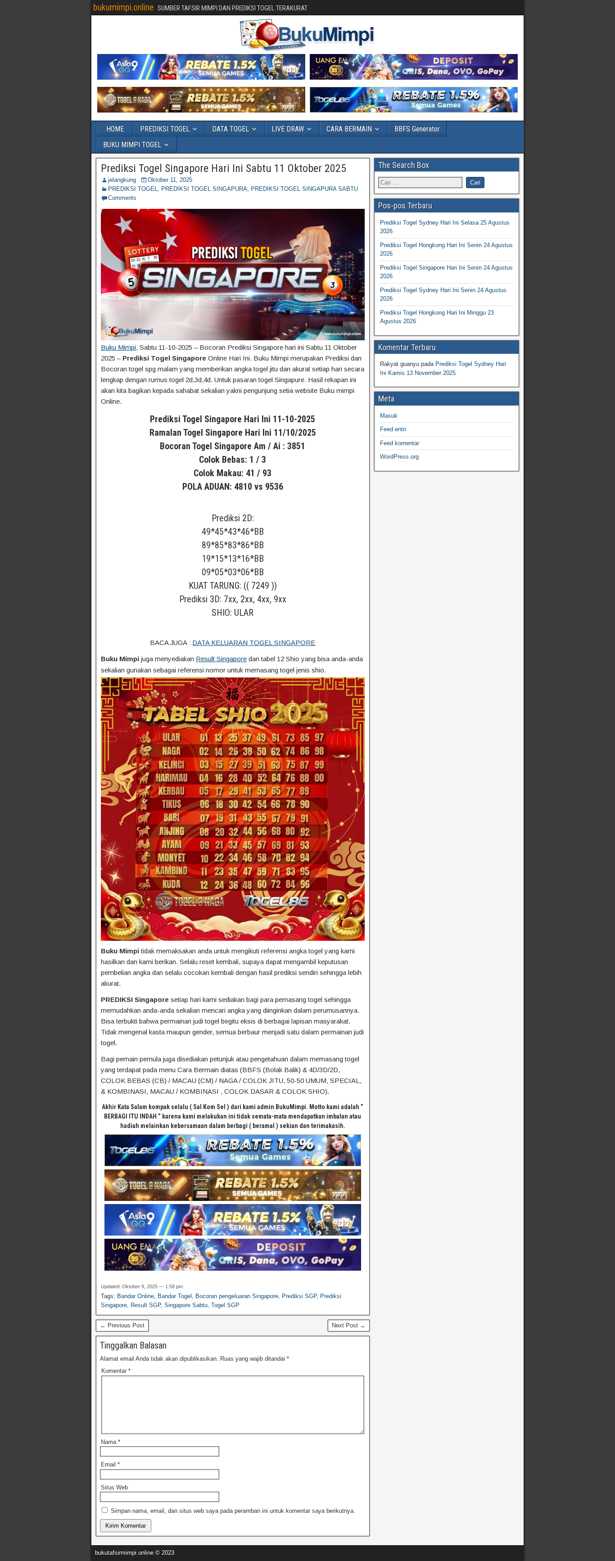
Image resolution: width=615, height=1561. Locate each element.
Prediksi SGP (299, 1296)
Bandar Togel (175, 1296)
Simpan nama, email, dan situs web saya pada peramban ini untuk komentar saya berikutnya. (233, 1510)
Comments (122, 197)
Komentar (116, 1370)
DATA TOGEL (230, 129)
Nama (110, 1442)
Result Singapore (221, 659)
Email (110, 1464)
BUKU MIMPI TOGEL (132, 144)
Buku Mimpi (118, 347)
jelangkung (122, 179)
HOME (115, 129)
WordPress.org (399, 456)
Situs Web (114, 1487)
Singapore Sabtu (186, 1305)
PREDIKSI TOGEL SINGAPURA (204, 188)
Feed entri (393, 429)
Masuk (389, 415)
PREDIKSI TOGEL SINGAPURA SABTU (304, 188)
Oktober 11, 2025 (170, 179)
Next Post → (349, 1325)
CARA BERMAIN (349, 129)
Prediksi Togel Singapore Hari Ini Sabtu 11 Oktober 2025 (223, 168)
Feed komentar (399, 443)
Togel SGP (225, 1305)
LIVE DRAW (287, 129)
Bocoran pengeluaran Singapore (236, 1296)
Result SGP (146, 1305)
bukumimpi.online (123, 7)
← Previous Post (122, 1325)
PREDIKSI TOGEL (165, 129)
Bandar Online (135, 1296)
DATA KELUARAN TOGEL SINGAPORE (253, 642)
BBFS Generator (417, 129)
